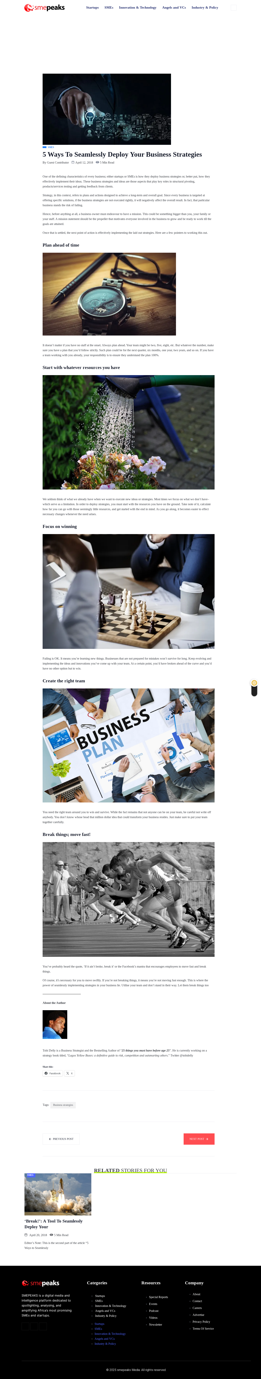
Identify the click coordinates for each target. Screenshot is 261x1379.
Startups (92, 7)
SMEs (109, 7)
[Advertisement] (130, 45)
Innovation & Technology (137, 7)
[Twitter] (25, 1326)
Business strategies (63, 1105)
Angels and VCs (174, 7)
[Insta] (34, 1326)
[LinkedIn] (43, 1326)
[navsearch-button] (234, 8)
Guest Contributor (58, 162)
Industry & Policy (205, 7)
